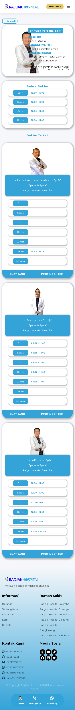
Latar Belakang (39, 53)
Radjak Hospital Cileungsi (54, 609)
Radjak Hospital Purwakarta (56, 614)
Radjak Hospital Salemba (54, 603)
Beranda (7, 603)
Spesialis (34, 37)
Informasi (10, 596)
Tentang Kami (10, 609)
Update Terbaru (11, 614)
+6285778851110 (14, 651)
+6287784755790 (15, 677)
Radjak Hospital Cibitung (54, 619)
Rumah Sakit (51, 596)
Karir (5, 619)
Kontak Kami (13, 643)
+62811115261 (12, 656)
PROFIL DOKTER (52, 273)
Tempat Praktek (40, 45)
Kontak (6, 624)
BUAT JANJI (17, 273)
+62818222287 (13, 662)
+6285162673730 (14, 667)
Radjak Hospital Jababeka (55, 635)
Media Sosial (51, 643)
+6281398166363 (14, 672)
